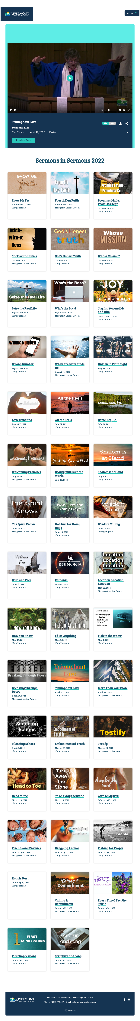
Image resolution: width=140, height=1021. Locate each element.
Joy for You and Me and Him (111, 310)
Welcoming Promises (26, 472)
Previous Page (23, 140)
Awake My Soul (108, 796)
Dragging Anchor (67, 848)
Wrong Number (23, 364)
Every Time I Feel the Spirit (112, 902)
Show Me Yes (21, 200)
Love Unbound (22, 420)
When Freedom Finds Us (69, 366)
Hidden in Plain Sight (112, 364)
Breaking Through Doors (25, 689)
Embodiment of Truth (70, 744)
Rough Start (20, 878)
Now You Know (22, 636)
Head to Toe (20, 796)
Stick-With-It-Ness (24, 256)
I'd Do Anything (65, 636)
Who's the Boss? (65, 308)
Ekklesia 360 (70, 1010)
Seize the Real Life (24, 308)
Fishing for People (110, 848)
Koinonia (61, 580)
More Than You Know (112, 688)
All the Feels (63, 420)
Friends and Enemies (26, 848)
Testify (103, 744)
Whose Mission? (109, 256)
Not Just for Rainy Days (68, 526)
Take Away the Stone (69, 796)
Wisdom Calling (109, 524)
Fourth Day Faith (67, 200)
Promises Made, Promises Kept (109, 202)
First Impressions (24, 956)
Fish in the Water (110, 636)
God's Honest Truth (68, 256)
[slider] (56, 110)
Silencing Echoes (23, 744)
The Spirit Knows (23, 524)
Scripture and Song (68, 956)
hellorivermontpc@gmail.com (84, 1002)
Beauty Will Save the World (69, 473)
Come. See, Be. (107, 420)
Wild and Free (21, 580)
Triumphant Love (67, 688)
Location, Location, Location (111, 582)
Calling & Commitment (64, 902)
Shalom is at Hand (110, 472)
